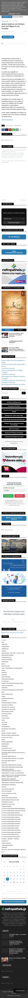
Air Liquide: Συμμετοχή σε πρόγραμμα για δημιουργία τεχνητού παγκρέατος (15, 943)
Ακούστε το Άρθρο (8, 37)
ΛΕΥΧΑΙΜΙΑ (4, 722)
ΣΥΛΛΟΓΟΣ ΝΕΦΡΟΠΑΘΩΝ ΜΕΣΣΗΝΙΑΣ (11, 832)
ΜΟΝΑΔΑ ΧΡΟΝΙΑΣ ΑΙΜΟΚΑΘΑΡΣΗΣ (10, 735)
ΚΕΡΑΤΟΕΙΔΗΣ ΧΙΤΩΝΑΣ (7, 711)
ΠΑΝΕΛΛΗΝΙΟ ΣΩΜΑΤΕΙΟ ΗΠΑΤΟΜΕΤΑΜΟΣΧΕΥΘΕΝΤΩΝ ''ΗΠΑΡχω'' (11, 770)
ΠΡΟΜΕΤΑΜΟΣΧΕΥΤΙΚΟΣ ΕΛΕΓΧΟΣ (10, 800)
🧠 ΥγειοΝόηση (14, 237)
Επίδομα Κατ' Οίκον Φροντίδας (14, 415)
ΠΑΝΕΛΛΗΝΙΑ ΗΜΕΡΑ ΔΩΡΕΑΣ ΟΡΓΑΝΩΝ (11, 765)
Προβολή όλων (23, 134)
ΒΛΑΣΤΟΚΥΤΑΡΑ (6, 666)
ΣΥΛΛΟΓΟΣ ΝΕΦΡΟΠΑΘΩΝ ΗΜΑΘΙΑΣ (11, 812)
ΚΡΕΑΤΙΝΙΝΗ (5, 715)
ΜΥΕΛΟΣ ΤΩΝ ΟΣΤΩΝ (7, 737)
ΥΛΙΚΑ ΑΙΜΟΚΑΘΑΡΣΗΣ (7, 845)
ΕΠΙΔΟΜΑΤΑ (4, 687)
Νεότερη (4, 200)
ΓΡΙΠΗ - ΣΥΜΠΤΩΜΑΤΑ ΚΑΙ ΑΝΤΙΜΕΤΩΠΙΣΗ (12, 668)
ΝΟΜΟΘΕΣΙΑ (5, 746)
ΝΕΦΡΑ (3, 739)
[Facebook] (3, 129)
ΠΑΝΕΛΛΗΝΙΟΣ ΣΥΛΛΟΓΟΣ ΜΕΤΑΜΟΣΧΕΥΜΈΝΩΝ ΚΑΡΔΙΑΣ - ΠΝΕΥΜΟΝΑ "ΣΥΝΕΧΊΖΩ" (14, 776)
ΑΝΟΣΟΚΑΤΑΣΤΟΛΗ (6, 657)
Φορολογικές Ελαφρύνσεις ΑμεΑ (14, 436)
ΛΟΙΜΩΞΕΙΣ (4, 724)
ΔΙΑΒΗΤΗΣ (4, 672)
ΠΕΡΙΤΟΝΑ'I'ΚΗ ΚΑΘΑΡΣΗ (8, 789)
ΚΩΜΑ (3, 720)
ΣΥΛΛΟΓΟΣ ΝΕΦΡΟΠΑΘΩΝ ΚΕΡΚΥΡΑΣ (11, 821)
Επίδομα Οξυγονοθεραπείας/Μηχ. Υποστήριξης (14, 424)
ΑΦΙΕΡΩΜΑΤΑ (5, 661)
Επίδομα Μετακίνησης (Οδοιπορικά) (14, 419)
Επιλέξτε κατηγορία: (9, 488)
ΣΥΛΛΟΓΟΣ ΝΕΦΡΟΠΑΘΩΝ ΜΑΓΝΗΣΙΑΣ (11, 830)
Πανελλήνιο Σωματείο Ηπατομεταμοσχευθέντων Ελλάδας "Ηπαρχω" (12, 370)
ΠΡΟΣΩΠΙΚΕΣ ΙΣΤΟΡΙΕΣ (7, 802)
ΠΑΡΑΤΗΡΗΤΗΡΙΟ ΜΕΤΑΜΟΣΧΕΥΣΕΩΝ (14, 901)
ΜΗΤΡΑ (3, 731)
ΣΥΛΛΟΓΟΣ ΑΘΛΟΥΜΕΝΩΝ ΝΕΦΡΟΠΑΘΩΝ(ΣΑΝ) (13, 808)
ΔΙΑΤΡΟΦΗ (4, 674)
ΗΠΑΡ (3, 692)
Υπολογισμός (8, 496)
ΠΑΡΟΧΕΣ (4, 787)
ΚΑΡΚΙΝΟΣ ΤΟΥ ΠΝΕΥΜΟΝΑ (8, 709)
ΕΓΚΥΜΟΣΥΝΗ (5, 681)
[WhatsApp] (13, 129)
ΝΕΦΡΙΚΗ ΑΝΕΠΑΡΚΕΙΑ (7, 741)
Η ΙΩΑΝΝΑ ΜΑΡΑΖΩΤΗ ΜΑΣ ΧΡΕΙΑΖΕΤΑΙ (15, 342)
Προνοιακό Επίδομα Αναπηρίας (14, 432)
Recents (20, 329)
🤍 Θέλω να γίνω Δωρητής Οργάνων (14, 518)
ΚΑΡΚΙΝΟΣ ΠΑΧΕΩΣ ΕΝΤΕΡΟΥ (9, 702)
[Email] (17, 129)
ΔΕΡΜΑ (3, 670)
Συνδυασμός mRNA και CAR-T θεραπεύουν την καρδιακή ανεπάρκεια (16, 335)
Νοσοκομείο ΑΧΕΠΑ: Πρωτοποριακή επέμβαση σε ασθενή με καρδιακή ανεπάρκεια (17, 349)
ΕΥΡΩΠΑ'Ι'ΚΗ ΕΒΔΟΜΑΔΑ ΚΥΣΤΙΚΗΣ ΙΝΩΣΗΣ (12, 690)
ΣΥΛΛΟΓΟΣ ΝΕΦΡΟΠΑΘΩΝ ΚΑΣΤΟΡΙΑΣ (11, 819)
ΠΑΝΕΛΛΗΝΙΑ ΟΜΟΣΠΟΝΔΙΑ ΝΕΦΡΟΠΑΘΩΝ (12, 767)
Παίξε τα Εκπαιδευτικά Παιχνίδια (14, 252)
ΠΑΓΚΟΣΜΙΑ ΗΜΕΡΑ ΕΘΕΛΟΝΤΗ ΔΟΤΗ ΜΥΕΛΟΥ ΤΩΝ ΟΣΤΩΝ (13, 753)
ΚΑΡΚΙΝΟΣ (4, 700)
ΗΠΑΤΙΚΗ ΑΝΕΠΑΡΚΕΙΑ (7, 694)
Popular (7, 329)
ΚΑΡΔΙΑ (3, 696)
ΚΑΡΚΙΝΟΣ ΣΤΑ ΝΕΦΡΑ (7, 705)
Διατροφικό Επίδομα (14, 406)
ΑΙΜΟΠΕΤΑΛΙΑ (5, 648)
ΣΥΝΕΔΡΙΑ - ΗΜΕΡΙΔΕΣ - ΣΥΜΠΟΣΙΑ (10, 838)
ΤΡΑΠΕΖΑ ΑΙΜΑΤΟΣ (6, 843)
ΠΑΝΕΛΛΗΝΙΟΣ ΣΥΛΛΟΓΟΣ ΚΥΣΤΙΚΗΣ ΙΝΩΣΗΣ (13, 773)
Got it (18, 14)
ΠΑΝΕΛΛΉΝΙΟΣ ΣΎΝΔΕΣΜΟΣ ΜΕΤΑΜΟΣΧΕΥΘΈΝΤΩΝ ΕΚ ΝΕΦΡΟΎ (11, 779)
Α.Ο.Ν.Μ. (4, 640)
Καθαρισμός (19, 496)
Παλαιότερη (23, 200)
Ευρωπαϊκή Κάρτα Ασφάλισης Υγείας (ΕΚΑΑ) (14, 410)
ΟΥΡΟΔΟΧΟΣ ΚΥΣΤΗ (7, 748)
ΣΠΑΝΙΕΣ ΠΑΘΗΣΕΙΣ (6, 806)
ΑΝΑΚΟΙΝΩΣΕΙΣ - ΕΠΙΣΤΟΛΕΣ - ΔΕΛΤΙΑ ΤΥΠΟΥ (13, 653)
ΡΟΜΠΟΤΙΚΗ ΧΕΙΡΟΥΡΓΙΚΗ (8, 804)
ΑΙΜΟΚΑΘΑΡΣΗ (5, 646)
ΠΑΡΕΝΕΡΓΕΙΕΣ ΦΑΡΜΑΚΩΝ (9, 784)
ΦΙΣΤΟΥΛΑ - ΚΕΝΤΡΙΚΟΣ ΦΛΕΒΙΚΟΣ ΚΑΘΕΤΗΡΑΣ (13, 849)
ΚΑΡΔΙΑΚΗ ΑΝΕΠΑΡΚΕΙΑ (8, 698)
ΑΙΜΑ (3, 642)
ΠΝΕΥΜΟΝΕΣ (5, 795)
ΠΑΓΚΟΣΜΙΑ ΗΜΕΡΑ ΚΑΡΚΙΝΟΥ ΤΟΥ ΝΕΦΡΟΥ (13, 758)
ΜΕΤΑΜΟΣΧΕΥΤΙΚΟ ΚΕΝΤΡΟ (9, 729)
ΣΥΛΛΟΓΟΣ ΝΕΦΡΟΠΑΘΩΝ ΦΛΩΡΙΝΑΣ (11, 836)
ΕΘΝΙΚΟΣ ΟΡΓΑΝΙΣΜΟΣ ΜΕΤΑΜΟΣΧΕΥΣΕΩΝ (12, 683)
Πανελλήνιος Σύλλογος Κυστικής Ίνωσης (14, 380)
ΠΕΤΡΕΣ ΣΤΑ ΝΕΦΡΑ (7, 791)
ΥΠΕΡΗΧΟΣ (4, 847)
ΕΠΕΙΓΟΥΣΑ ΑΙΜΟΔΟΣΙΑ (7, 685)
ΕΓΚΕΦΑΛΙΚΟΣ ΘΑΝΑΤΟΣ (8, 679)
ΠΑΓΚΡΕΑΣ (4, 762)
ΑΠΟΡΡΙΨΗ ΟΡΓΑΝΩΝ (7, 659)
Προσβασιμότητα (20, 990)
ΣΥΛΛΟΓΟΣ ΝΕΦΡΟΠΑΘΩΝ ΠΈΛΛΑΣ (10, 834)
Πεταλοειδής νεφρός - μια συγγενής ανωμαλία (19, 17)
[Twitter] (6, 129)
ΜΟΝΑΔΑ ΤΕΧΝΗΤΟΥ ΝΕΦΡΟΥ (9, 733)
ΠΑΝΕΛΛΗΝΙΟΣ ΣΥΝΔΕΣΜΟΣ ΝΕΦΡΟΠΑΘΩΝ (12, 782)
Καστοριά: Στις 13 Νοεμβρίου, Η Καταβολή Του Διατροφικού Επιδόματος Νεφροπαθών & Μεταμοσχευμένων (17, 951)
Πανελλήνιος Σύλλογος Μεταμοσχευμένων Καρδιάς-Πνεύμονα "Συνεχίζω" (13, 376)
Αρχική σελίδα (5, 21)
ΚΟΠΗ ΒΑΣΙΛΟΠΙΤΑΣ (6, 713)
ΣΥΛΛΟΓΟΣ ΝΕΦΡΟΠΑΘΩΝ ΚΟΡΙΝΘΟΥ (11, 823)
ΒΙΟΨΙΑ (3, 664)
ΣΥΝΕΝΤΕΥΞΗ (5, 841)
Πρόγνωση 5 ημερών (14, 222)
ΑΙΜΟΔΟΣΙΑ (4, 644)
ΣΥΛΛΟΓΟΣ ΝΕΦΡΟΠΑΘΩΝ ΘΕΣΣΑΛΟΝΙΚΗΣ (12, 815)
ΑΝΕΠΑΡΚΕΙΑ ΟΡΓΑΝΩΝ (7, 655)
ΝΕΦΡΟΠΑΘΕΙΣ (5, 744)
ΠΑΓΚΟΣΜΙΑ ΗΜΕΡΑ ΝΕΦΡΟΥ (9, 760)
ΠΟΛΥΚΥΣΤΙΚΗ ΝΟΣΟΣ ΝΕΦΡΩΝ (9, 797)
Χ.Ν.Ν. (3, 851)
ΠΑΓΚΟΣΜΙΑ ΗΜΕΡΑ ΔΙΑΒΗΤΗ (9, 750)
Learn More (11, 14)
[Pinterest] (10, 129)
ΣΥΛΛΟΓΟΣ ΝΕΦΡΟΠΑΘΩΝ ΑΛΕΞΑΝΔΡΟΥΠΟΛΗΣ (13, 810)
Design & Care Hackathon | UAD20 (17, 958)
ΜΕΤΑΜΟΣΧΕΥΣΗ (17, 125)
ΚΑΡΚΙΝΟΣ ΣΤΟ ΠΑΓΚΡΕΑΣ (8, 707)
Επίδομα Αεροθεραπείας (14, 402)
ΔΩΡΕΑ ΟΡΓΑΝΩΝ (13, 21)
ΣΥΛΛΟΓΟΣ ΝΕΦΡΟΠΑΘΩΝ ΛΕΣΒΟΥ (10, 828)
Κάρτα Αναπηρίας (14, 429)
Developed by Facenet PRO (14, 995)
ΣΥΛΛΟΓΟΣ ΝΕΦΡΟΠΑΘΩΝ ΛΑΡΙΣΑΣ (10, 826)
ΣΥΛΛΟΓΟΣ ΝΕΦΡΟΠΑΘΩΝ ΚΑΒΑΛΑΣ (11, 817)
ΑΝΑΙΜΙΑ (4, 651)
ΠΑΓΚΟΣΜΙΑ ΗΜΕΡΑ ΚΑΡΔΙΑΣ (9, 756)
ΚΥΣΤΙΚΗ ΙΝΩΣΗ (5, 718)
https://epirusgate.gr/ (7, 119)
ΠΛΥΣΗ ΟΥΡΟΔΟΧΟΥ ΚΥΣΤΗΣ (9, 793)
